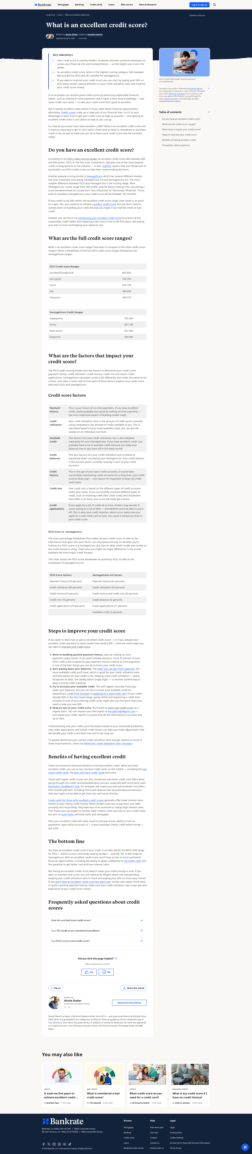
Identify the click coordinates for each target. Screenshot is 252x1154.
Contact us (154, 1143)
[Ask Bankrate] (245, 1147)
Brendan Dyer (53, 1103)
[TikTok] (69, 1144)
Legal (172, 1127)
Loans (126, 1143)
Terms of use (175, 1148)
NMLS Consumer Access (84, 1128)
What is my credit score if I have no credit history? (189, 1095)
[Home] (43, 4)
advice (60, 15)
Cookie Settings (176, 1137)
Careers (153, 1137)
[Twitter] (48, 1144)
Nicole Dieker (72, 34)
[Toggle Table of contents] (209, 112)
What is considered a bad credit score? (103, 1095)
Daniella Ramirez (95, 34)
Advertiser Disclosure (197, 15)
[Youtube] (64, 1144)
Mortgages (128, 1127)
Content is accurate (171, 99)
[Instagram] (54, 1144)
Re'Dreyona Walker (141, 1103)
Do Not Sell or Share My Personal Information (190, 1143)
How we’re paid (157, 1127)
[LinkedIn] (59, 1144)
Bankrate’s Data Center (134, 1148)
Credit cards (129, 1137)
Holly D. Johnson (182, 1103)
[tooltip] (116, 958)
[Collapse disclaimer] (208, 88)
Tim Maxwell (95, 1103)
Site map (154, 1132)
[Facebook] (43, 1144)
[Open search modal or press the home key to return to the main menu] (214, 5)
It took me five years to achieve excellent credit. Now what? (60, 1097)
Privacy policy (176, 1132)
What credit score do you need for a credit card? (146, 1095)
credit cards (50, 15)
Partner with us (157, 1148)
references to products (176, 94)
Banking (127, 1132)
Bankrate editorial (195, 88)
